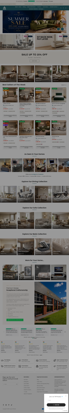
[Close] (65, 396)
